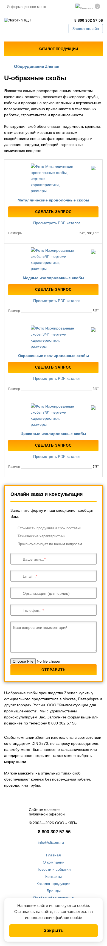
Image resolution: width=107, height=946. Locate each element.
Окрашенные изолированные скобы (53, 355)
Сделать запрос (53, 212)
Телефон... (33, 610)
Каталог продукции (53, 883)
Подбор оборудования (53, 898)
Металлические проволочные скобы (53, 200)
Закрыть (53, 930)
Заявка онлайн (85, 28)
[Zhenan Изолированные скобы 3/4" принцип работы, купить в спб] (53, 337)
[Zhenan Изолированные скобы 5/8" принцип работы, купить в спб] (53, 259)
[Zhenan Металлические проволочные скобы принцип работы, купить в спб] (53, 179)
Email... (29, 576)
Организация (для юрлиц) (46, 593)
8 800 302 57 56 (88, 20)
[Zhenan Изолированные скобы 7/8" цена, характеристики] (53, 415)
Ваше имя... (33, 559)
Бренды (54, 891)
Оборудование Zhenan (36, 66)
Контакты (53, 876)
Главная (53, 855)
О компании (53, 862)
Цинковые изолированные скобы (53, 433)
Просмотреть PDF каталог (56, 223)
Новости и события (53, 869)
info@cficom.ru (51, 842)
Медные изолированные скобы (53, 278)
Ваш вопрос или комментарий (40, 627)
